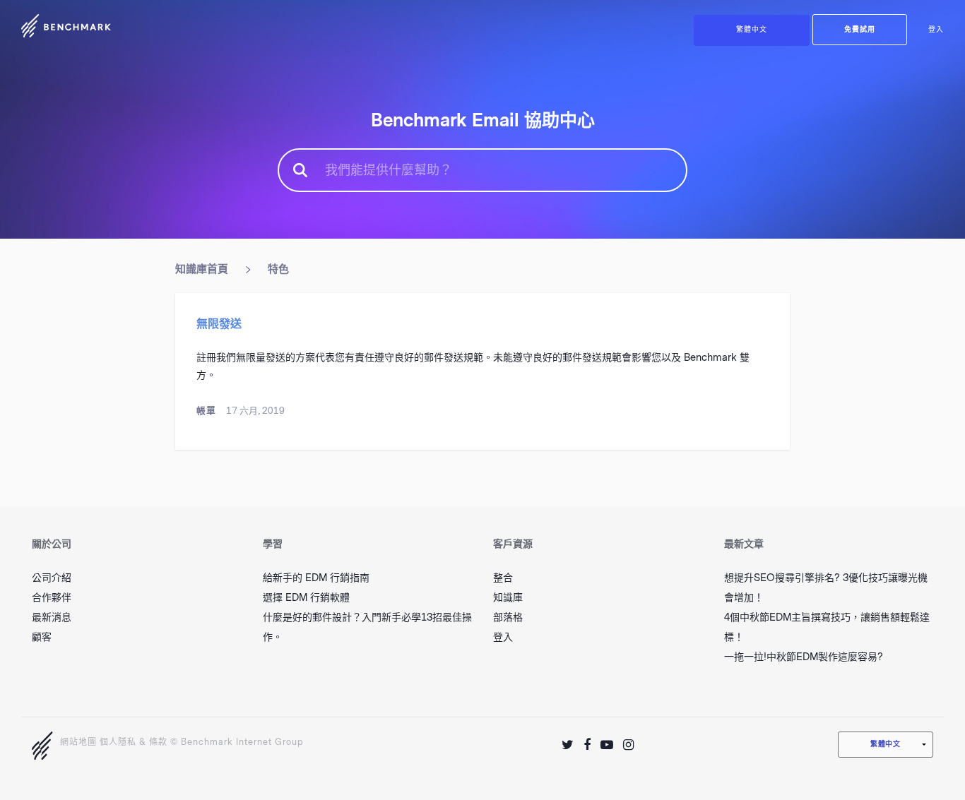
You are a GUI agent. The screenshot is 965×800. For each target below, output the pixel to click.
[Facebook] (587, 745)
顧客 (42, 637)
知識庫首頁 (201, 269)
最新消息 (51, 617)
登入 (936, 29)
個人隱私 (118, 742)
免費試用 (859, 29)
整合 (503, 578)
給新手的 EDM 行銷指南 (316, 578)
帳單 (206, 410)
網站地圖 (78, 742)
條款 (158, 742)
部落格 (508, 617)
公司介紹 (51, 578)
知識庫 (508, 598)
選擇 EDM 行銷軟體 (306, 598)
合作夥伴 (51, 598)
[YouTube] (606, 745)
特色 (278, 269)
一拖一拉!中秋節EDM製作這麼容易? (803, 657)
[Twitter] (568, 745)
